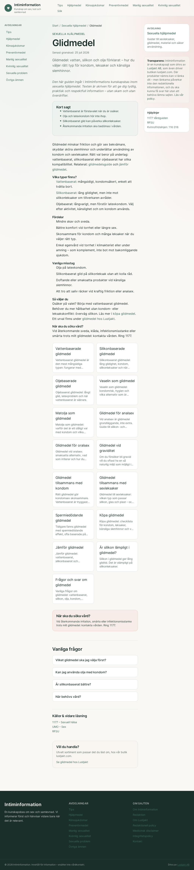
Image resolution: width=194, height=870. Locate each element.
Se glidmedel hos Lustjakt (72, 762)
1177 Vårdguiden (157, 118)
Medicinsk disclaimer (146, 830)
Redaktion (139, 814)
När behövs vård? (68, 697)
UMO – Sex (59, 726)
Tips (60, 5)
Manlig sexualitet (143, 5)
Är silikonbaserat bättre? (73, 684)
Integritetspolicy (143, 836)
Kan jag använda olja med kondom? (81, 672)
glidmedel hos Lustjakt (98, 319)
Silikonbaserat (66, 193)
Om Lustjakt (140, 820)
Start (55, 25)
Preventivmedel (118, 5)
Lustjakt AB (154, 68)
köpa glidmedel (124, 313)
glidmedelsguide (100, 164)
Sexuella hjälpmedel (74, 25)
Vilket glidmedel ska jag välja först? (81, 660)
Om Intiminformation (145, 809)
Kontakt (137, 841)
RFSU (55, 731)
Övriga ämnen (14, 79)
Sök (59, 11)
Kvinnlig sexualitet (169, 5)
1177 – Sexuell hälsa (64, 722)
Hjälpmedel (74, 5)
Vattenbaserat (66, 181)
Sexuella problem (16, 73)
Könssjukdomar (95, 5)
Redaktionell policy (144, 825)
